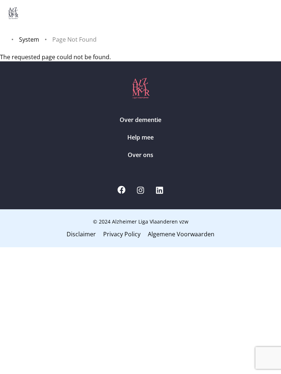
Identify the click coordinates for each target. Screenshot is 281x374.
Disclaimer (81, 234)
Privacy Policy (121, 234)
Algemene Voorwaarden (181, 234)
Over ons (140, 155)
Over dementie (140, 120)
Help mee (140, 137)
